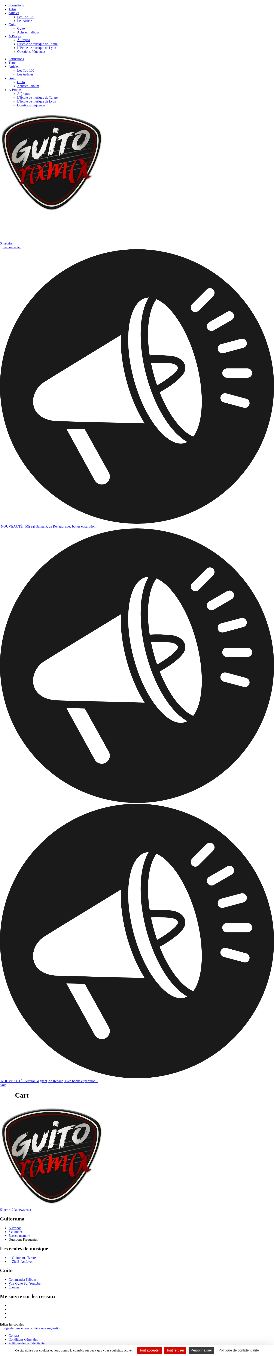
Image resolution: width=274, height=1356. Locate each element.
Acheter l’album (28, 32)
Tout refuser (175, 1350)
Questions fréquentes (31, 51)
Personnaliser (201, 1350)
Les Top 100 (25, 17)
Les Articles (25, 21)
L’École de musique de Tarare (37, 44)
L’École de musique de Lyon (36, 48)
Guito (12, 24)
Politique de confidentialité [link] (239, 1350)
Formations (16, 5)
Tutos (12, 9)
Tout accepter (149, 1350)
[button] (12, 1324)
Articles (14, 13)
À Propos (15, 36)
